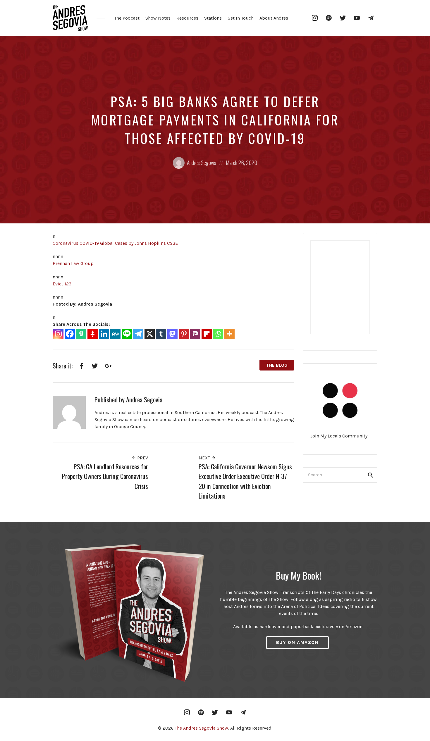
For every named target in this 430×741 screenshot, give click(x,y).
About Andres (273, 18)
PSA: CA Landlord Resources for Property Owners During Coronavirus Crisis (105, 476)
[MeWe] (115, 334)
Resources (187, 18)
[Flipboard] (207, 334)
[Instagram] (58, 334)
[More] (229, 334)
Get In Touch (241, 18)
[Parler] (195, 334)
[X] (150, 334)
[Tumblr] (161, 334)
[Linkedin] (104, 334)
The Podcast (127, 18)
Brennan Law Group (73, 263)
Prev (142, 458)
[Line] (127, 334)
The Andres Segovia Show (201, 728)
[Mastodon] (172, 334)
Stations (213, 18)
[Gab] (81, 334)
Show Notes (158, 18)
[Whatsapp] (218, 334)
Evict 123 (62, 284)
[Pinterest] (184, 334)
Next (205, 458)
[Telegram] (138, 334)
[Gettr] (92, 334)
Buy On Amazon (297, 642)
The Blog (277, 365)
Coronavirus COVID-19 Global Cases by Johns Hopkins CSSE (115, 243)
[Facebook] (70, 334)
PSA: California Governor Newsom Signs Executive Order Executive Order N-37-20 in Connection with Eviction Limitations (245, 481)
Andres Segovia (201, 162)
